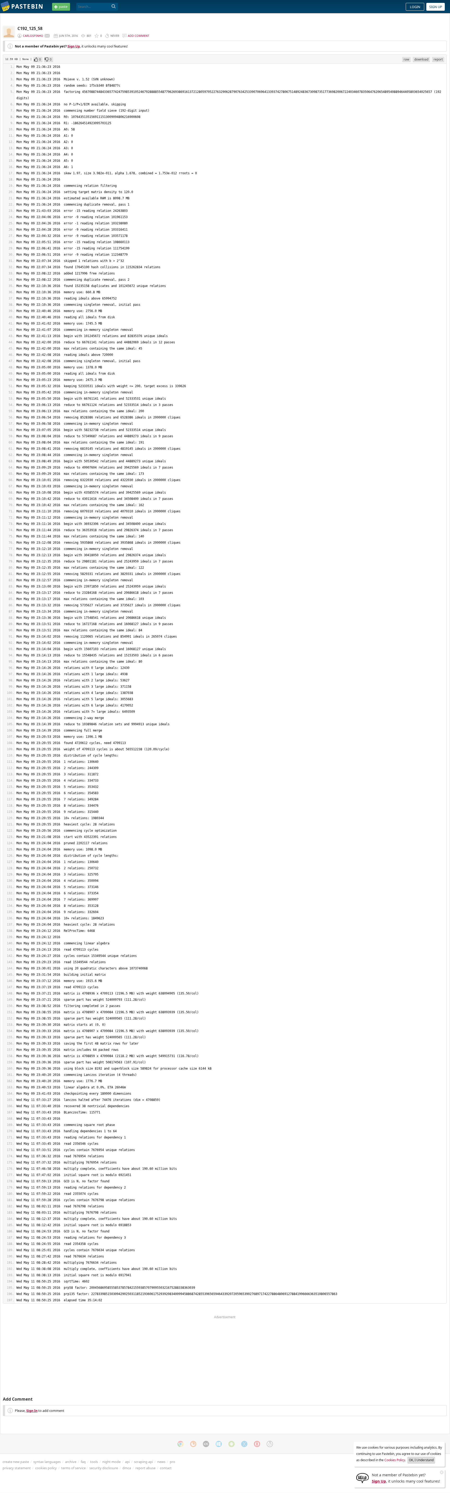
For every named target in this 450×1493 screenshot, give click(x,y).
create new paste (16, 1461)
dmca (126, 1468)
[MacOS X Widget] (244, 1444)
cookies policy (46, 1468)
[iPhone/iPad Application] (206, 1444)
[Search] (113, 6)
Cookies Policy (394, 1460)
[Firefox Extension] (193, 1444)
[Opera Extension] (257, 1444)
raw (406, 59)
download (421, 59)
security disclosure (103, 1468)
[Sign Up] (362, 1477)
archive (70, 1461)
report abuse (145, 1468)
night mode (111, 1461)
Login (415, 6)
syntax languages (47, 1461)
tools (94, 1461)
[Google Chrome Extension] (180, 1444)
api (127, 1461)
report (438, 59)
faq (83, 1461)
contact (166, 1468)
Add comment (138, 36)
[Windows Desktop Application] (219, 1444)
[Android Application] (231, 1444)
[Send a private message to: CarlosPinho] (47, 36)
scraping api (143, 1461)
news (161, 1461)
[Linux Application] (270, 1444)
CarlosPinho (33, 36)
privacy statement (17, 1468)
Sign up (435, 6)
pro (172, 1461)
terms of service (73, 1468)
